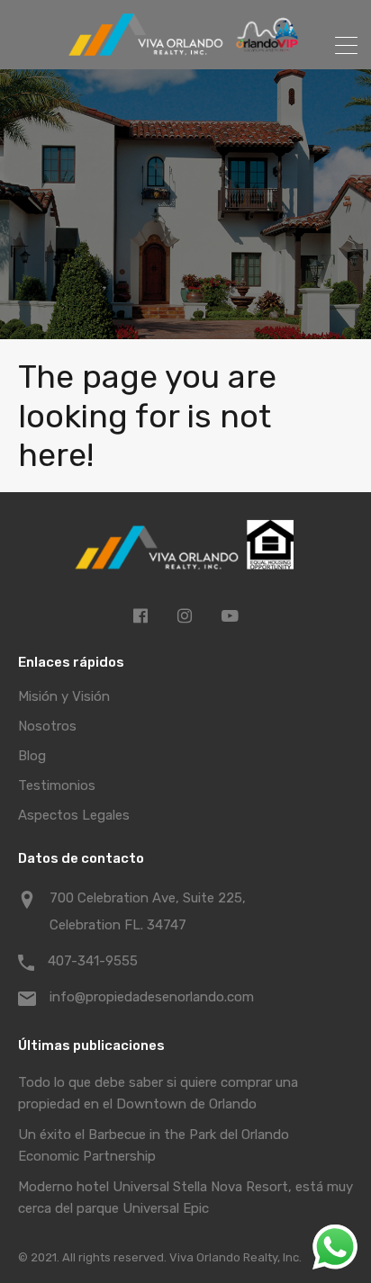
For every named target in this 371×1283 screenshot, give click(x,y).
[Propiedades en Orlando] (185, 48)
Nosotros (47, 726)
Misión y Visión (64, 696)
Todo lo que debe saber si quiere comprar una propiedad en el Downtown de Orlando (158, 1093)
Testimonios (56, 785)
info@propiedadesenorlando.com (152, 997)
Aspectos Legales (74, 815)
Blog (32, 756)
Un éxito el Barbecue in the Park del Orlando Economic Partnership (153, 1145)
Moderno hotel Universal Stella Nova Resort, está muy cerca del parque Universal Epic (185, 1197)
